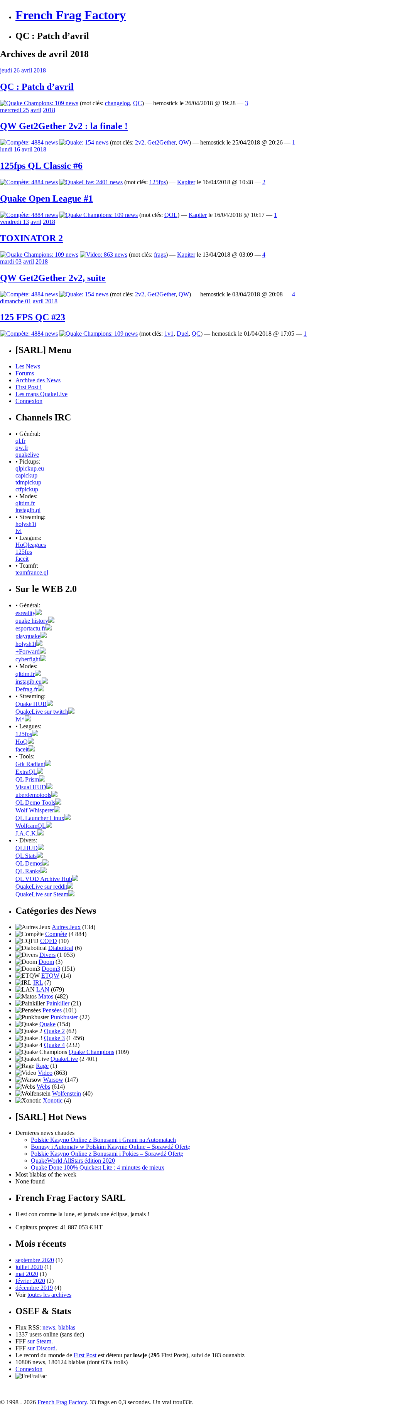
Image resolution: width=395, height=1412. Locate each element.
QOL (170, 215)
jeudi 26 (10, 70)
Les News (27, 366)
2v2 (139, 142)
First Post (85, 1355)
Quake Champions (91, 1052)
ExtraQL (26, 771)
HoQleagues (30, 544)
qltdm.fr (25, 503)
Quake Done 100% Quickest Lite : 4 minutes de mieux (97, 1167)
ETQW (50, 975)
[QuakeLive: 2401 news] (91, 182)
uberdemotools (33, 795)
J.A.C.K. (26, 833)
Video (45, 1072)
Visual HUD (30, 787)
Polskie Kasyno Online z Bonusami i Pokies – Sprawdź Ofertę (107, 1153)
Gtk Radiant (30, 764)
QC (137, 103)
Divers (47, 954)
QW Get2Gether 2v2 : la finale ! (64, 126)
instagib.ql (28, 510)
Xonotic (52, 1100)
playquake (28, 636)
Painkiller (57, 1003)
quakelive (27, 454)
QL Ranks (28, 871)
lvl (18, 531)
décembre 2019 (34, 1287)
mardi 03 (11, 261)
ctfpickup (26, 489)
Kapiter (186, 182)
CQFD (48, 941)
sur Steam (39, 1341)
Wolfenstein (66, 1093)
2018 (40, 70)
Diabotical (60, 948)
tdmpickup (28, 482)
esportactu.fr (30, 628)
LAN (42, 989)
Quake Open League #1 (46, 198)
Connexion (28, 401)
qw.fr (21, 447)
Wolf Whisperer (34, 810)
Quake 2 (54, 1031)
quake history (31, 620)
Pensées (52, 1010)
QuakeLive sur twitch (41, 711)
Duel (183, 333)
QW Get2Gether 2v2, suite (53, 278)
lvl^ (20, 719)
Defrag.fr (26, 689)
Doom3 (51, 968)
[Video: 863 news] (103, 254)
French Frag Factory (70, 15)
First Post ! (28, 387)
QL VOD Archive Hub (43, 879)
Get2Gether (161, 142)
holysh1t (25, 524)
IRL (38, 982)
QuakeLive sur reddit (41, 886)
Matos (45, 996)
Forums (24, 373)
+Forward (27, 651)
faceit (22, 558)
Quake (47, 1024)
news (48, 1327)
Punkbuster (64, 1017)
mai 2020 (26, 1274)
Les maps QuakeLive (41, 394)
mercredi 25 (14, 110)
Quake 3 (54, 1038)
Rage (42, 1065)
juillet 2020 (29, 1267)
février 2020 (30, 1281)
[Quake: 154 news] (83, 142)
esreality (25, 613)
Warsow (53, 1079)
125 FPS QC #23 (32, 317)
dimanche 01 (15, 301)
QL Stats (26, 855)
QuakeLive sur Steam (41, 894)
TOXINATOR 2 (31, 238)
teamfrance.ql (31, 572)
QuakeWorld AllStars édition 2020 (73, 1160)
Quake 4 (54, 1045)
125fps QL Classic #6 (41, 166)
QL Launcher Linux (39, 818)
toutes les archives (49, 1294)
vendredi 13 (14, 222)
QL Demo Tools (35, 802)
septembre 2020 (34, 1260)
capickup (26, 475)
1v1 (169, 333)
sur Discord (41, 1348)
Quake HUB (31, 704)
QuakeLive (64, 1059)
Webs (43, 1086)
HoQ (21, 741)
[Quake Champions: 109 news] (39, 103)
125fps (157, 182)
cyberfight (27, 659)
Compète (56, 934)
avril (26, 70)
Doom (46, 961)
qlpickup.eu (29, 468)
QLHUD (26, 848)
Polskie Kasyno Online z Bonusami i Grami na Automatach (103, 1139)
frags (160, 254)
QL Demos (28, 863)
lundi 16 (10, 149)
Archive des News (38, 380)
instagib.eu (28, 681)
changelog (117, 103)
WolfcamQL (30, 825)
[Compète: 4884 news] (29, 142)
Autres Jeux (66, 927)
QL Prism (27, 779)
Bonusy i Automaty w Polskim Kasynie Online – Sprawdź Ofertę (110, 1146)
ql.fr (20, 440)
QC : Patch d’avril (37, 87)
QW (184, 142)
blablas (66, 1327)
